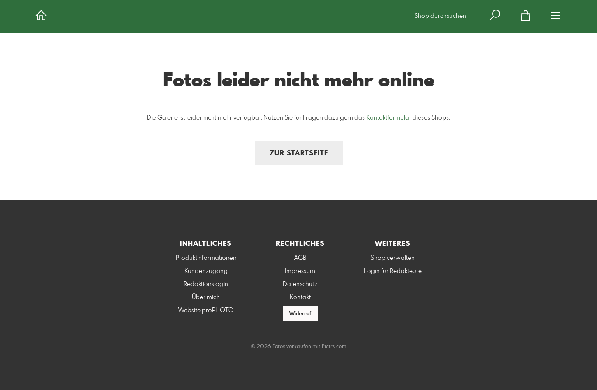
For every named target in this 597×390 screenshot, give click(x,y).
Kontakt (300, 297)
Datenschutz (300, 284)
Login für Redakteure (393, 271)
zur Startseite (298, 153)
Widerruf (300, 314)
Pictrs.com (334, 346)
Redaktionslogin (206, 284)
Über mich (206, 297)
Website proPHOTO (205, 310)
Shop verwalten (393, 258)
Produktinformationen (206, 258)
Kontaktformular (388, 118)
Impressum (300, 271)
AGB (300, 258)
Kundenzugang (206, 271)
